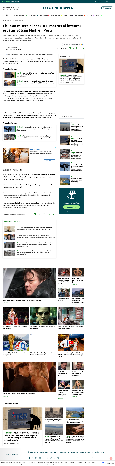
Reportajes (68, 15)
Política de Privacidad (66, 458)
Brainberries (35, 149)
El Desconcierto (7, 20)
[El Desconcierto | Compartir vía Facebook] (70, 48)
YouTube (40, 458)
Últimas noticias (33, 452)
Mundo (98, 15)
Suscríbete (71, 207)
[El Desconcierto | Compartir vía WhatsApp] (77, 48)
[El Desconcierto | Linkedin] (107, 1)
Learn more (48, 160)
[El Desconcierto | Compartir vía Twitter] (73, 48)
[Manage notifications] (111, 458)
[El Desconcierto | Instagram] (101, 1)
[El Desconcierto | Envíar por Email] (80, 48)
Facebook (29, 458)
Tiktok (51, 458)
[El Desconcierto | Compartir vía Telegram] (83, 48)
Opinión (89, 15)
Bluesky (58, 458)
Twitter (32, 458)
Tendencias (44, 15)
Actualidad (33, 15)
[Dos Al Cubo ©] (108, 464)
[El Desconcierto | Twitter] (98, 1)
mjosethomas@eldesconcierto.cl (22, 464)
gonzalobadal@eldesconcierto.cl (54, 464)
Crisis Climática (15, 2)
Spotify (47, 458)
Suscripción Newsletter (78, 458)
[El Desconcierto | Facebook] (95, 1)
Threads (54, 458)
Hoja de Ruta (55, 15)
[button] (107, 8)
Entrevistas (79, 15)
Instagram (36, 458)
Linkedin (43, 458)
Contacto (98, 458)
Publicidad (91, 458)
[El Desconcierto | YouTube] (104, 1)
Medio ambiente (19, 15)
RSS (86, 458)
